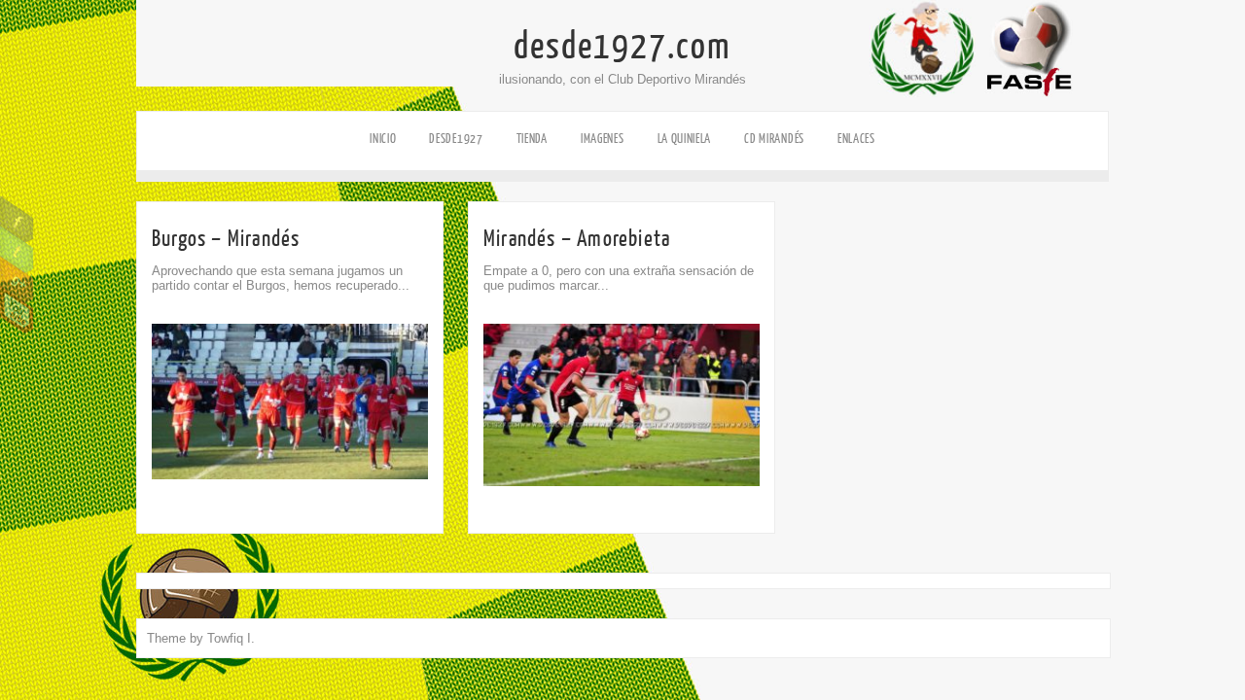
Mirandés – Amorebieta (576, 239)
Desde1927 (455, 138)
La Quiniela (685, 138)
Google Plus (17, 280)
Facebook (17, 219)
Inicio (383, 138)
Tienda (532, 138)
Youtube (17, 310)
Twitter (17, 250)
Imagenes (602, 138)
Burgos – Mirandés (226, 239)
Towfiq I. (231, 638)
